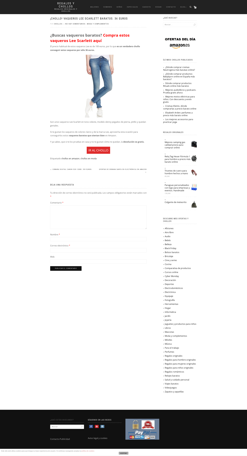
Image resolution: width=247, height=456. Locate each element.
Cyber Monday (172, 276)
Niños (119, 7)
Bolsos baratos (172, 252)
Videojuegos (171, 387)
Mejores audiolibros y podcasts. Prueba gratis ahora (179, 91)
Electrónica (170, 292)
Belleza (168, 244)
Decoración (170, 280)
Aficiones (169, 228)
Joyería (168, 320)
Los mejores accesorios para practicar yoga (178, 120)
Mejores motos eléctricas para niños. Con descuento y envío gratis (179, 99)
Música (168, 343)
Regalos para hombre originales (180, 359)
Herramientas (171, 304)
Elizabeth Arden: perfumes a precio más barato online (178, 114)
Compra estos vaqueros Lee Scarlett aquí (90, 37)
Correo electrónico (60, 245)
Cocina (168, 264)
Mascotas (169, 332)
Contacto (171, 7)
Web (52, 256)
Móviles (168, 339)
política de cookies (87, 451)
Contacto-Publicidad (60, 439)
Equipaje (169, 296)
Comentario (56, 202)
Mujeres (94, 7)
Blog (182, 7)
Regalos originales (173, 355)
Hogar (158, 7)
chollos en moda (89, 158)
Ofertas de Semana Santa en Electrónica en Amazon (123, 171)
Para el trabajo (172, 347)
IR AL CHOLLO (98, 150)
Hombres (107, 7)
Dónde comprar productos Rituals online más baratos (177, 84)
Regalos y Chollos (66, 5)
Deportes (169, 284)
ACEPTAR (123, 453)
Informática (170, 312)
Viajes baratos (172, 383)
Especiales (132, 7)
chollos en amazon (70, 158)
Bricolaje (169, 256)
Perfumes (169, 351)
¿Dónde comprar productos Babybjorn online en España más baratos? (179, 76)
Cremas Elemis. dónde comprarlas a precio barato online (179, 107)
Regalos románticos (174, 371)
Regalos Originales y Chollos (65, 10)
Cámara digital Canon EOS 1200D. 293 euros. (71, 169)
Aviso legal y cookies (97, 438)
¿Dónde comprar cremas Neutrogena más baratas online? (179, 68)
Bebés (168, 240)
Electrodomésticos (174, 288)
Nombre (55, 234)
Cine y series (171, 260)
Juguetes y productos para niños (180, 324)
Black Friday (170, 248)
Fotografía (170, 300)
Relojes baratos (172, 375)
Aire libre (169, 232)
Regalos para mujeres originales (180, 363)
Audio (167, 236)
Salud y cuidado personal (177, 379)
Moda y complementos (98, 24)
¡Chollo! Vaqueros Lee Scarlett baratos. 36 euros (89, 18)
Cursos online (171, 272)
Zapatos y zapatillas (174, 391)
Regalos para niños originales (179, 367)
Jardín (167, 316)
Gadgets (147, 7)
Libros (168, 328)
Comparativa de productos (178, 268)
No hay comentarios (75, 24)
